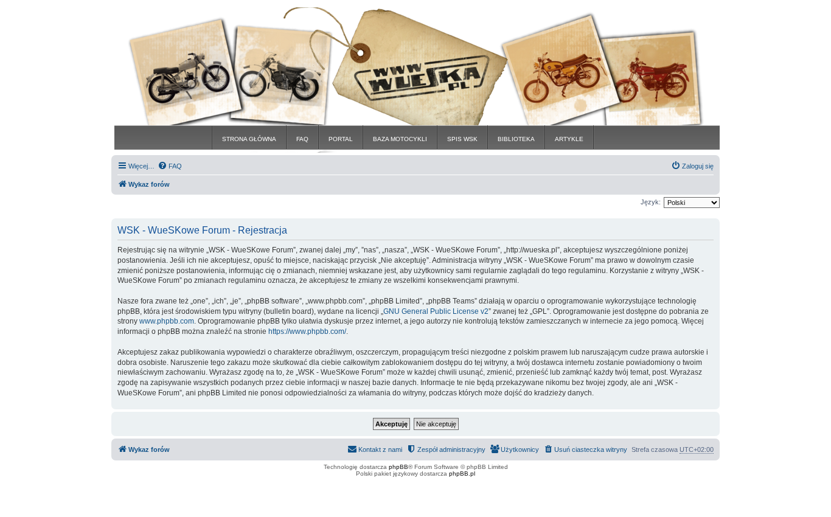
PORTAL (341, 139)
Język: (651, 202)
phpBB (398, 466)
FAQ (302, 139)
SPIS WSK (462, 139)
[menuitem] (170, 166)
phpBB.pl (462, 473)
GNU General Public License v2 (436, 311)
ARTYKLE (569, 139)
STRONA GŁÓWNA (249, 139)
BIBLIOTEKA (516, 139)
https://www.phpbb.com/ (307, 331)
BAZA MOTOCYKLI (400, 139)
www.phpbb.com (166, 321)
